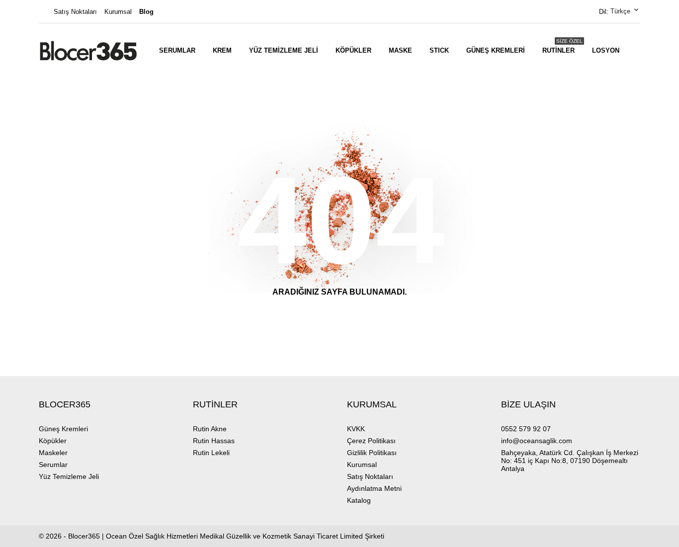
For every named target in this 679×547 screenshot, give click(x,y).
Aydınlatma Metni (374, 488)
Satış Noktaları (75, 11)
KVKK (356, 429)
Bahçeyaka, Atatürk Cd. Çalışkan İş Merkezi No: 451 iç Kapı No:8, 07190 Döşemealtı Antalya (569, 460)
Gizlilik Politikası (372, 453)
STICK (439, 50)
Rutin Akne (210, 429)
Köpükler (353, 50)
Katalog (359, 500)
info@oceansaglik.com (536, 441)
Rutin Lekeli (211, 453)
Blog (146, 11)
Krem (222, 50)
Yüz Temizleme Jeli (283, 50)
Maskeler (53, 453)
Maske (400, 50)
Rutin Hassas (214, 441)
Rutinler (562, 46)
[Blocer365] (88, 51)
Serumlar (177, 50)
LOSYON (605, 50)
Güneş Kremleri (495, 50)
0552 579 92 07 (526, 429)
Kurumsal (118, 11)
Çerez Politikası (371, 441)
